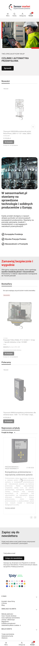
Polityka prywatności (8, 623)
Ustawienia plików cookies (11, 625)
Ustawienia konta (7, 636)
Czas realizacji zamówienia (11, 618)
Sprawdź (7, 68)
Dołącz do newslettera (13, 558)
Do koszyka (8, 142)
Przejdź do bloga (7, 432)
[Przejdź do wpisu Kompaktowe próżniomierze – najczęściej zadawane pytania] (19, 451)
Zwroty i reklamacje (8, 620)
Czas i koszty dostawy (9, 616)
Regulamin (5, 621)
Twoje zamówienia (8, 634)
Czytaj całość (10, 508)
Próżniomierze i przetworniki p (12, 467)
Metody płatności (7, 614)
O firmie (4, 603)
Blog (3, 605)
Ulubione (4, 638)
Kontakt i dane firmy (8, 601)
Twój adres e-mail (9, 553)
